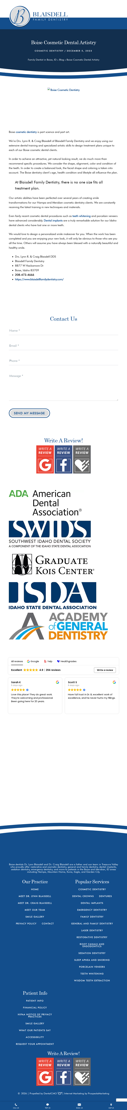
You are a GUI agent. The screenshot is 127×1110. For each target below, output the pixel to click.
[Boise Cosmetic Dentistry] (63, 107)
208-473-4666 (95, 818)
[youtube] (92, 842)
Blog (61, 59)
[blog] (103, 842)
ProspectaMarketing (98, 1093)
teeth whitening (81, 216)
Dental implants (53, 220)
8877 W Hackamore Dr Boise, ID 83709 (95, 829)
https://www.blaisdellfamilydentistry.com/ (39, 279)
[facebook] (81, 842)
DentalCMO (51, 1093)
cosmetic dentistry (26, 132)
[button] (33, 661)
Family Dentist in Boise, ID (42, 59)
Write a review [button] (105, 670)
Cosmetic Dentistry (49, 50)
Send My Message (29, 413)
